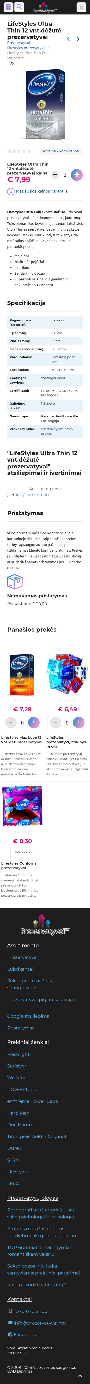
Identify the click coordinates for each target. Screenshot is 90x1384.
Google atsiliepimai (29, 1016)
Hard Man (18, 1113)
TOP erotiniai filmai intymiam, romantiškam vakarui (41, 1250)
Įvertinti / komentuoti (61, 151)
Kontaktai (19, 1299)
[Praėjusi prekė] (68, 39)
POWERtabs (21, 1089)
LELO (13, 1183)
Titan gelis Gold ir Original (36, 1136)
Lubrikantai (20, 969)
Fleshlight (18, 1054)
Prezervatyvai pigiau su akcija (40, 999)
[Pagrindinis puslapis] (45, 7)
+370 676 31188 (30, 1311)
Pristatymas (20, 1028)
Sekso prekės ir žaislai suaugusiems (31, 984)
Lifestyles (17, 1172)
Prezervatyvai (19, 43)
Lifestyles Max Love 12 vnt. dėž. (21, 739)
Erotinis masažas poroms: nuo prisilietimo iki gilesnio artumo (41, 1232)
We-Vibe (16, 1077)
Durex (14, 1148)
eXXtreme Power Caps (32, 1101)
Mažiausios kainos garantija (41, 191)
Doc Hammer (22, 1124)
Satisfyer (16, 1066)
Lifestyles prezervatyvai (27, 48)
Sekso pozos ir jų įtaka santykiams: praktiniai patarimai (43, 1269)
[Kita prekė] (78, 39)
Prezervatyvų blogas (32, 1198)
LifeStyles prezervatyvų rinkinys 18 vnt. (66, 742)
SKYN (13, 1160)
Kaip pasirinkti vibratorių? (36, 1284)
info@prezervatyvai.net (40, 1323)
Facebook (25, 1334)
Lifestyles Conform (18, 865)
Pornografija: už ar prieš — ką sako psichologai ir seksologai (40, 1213)
